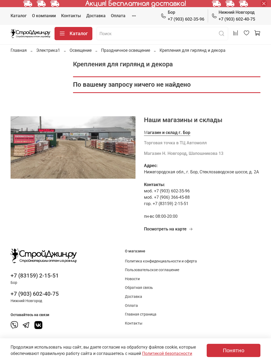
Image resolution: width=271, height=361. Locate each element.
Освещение (81, 50)
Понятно (233, 350)
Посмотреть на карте (165, 229)
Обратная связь (139, 287)
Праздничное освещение (125, 50)
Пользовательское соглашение (152, 270)
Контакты (71, 15)
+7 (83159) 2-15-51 (35, 275)
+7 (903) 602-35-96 (186, 16)
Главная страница (140, 314)
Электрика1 (48, 50)
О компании (44, 15)
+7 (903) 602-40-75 (237, 16)
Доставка (96, 15)
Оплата (118, 15)
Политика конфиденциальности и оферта (161, 261)
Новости (132, 279)
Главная (19, 50)
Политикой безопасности (167, 353)
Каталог (19, 15)
